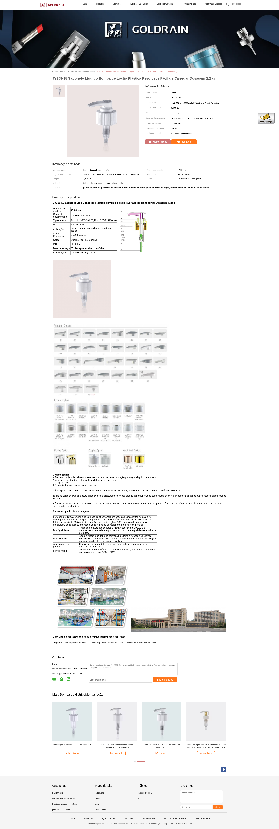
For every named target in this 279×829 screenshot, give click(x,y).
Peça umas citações (213, 4)
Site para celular (203, 818)
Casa (85, 4)
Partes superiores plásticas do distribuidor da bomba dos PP (117, 746)
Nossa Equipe (101, 809)
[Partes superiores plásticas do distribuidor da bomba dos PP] (117, 721)
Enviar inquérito (165, 679)
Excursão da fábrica (139, 4)
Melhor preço (159, 141)
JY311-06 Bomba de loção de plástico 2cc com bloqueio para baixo (161, 746)
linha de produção (145, 793)
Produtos (100, 4)
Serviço (98, 804)
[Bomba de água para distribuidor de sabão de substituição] (72, 721)
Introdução (99, 793)
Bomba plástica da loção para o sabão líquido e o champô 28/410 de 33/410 (206, 746)
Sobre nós (117, 4)
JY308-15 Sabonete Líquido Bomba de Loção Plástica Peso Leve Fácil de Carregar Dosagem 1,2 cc (138, 72)
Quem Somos (109, 818)
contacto (186, 141)
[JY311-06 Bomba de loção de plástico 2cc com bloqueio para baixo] (161, 721)
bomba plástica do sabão (76, 643)
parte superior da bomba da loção (107, 643)
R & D (140, 798)
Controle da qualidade (166, 4)
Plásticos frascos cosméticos (64, 804)
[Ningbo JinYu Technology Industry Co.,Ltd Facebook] (223, 769)
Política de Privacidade (175, 818)
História (98, 798)
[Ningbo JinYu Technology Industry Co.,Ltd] (52, 5)
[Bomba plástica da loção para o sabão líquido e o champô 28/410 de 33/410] (206, 721)
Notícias (129, 818)
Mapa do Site (148, 818)
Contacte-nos (190, 4)
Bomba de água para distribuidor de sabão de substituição (72, 746)
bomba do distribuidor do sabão (141, 643)
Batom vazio (57, 793)
